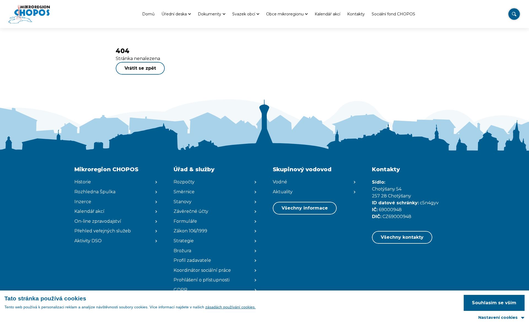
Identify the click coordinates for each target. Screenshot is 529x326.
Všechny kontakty (402, 237)
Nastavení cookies (498, 317)
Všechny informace (305, 208)
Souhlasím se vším (494, 302)
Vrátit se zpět (140, 68)
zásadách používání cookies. (230, 307)
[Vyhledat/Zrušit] (514, 14)
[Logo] (29, 14)
